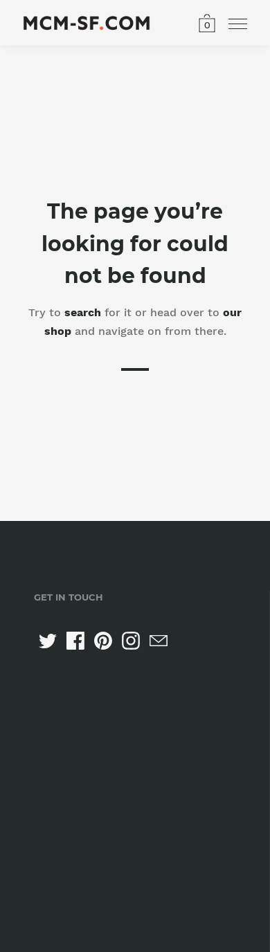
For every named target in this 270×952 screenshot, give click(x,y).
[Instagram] (131, 641)
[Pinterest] (103, 641)
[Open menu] (237, 24)
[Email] (159, 641)
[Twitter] (48, 641)
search (82, 312)
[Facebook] (75, 641)
